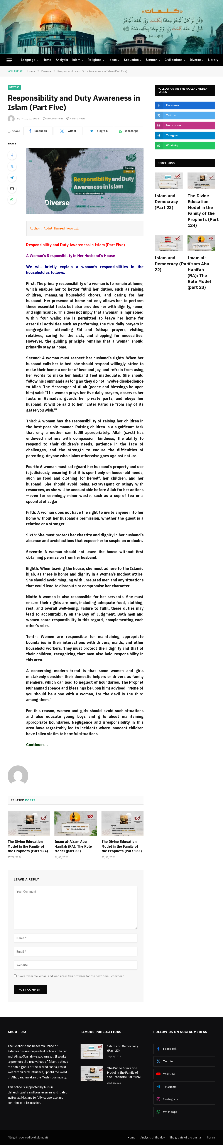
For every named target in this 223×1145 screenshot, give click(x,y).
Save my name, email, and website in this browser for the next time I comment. (72, 976)
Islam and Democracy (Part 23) (166, 201)
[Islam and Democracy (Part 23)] (169, 180)
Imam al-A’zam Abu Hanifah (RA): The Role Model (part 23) (73, 846)
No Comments (55, 118)
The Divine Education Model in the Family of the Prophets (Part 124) (28, 846)
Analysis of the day (152, 1137)
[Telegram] (12, 177)
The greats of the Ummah (186, 1137)
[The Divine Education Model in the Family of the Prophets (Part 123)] (122, 823)
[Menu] (9, 60)
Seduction (131, 60)
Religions (94, 60)
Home (47, 60)
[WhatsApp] (12, 199)
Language (28, 60)
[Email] (12, 188)
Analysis (62, 60)
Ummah (151, 60)
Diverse (195, 60)
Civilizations (173, 60)
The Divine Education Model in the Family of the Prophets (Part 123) (121, 846)
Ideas (113, 60)
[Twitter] (12, 166)
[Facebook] (12, 155)
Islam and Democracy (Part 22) (169, 263)
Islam (76, 60)
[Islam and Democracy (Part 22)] (169, 243)
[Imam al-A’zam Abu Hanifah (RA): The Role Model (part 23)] (75, 823)
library (213, 60)
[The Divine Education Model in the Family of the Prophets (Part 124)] (29, 823)
